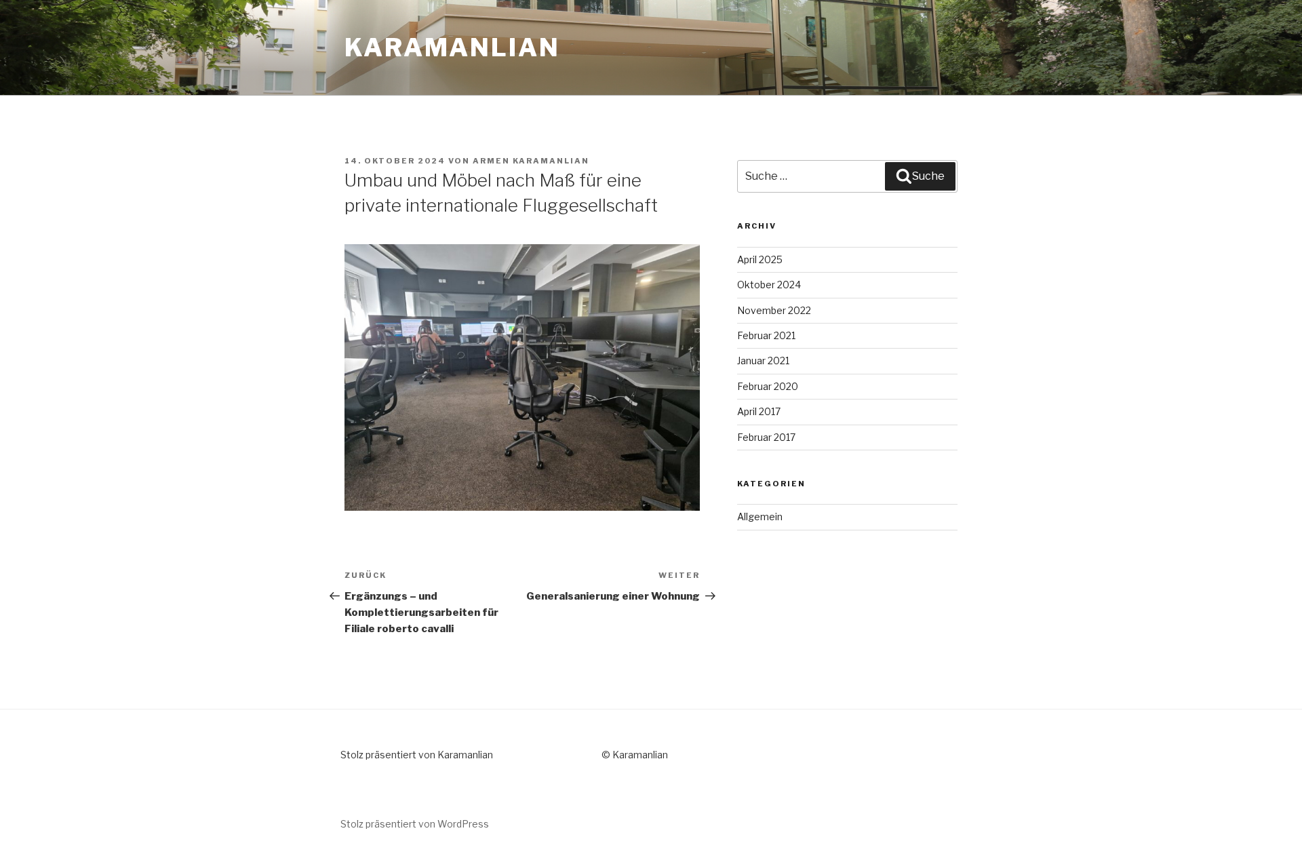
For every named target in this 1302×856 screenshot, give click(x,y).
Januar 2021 (763, 360)
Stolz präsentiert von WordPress (414, 824)
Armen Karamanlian (531, 161)
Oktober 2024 (769, 284)
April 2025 (760, 259)
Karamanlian (452, 47)
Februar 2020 (767, 386)
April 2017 (759, 411)
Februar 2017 (766, 437)
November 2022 (774, 310)
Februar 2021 (766, 335)
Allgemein (760, 516)
